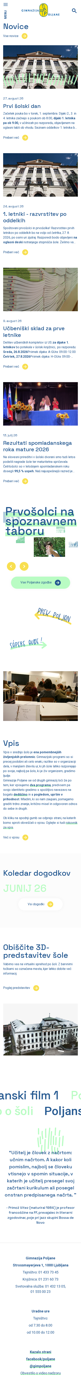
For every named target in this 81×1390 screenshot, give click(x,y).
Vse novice (10, 36)
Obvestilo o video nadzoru (40, 1373)
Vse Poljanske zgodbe (36, 582)
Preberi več (11, 137)
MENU (5, 14)
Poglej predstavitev (16, 988)
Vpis (11, 743)
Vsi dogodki (36, 904)
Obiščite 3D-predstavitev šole (35, 951)
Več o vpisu (11, 837)
